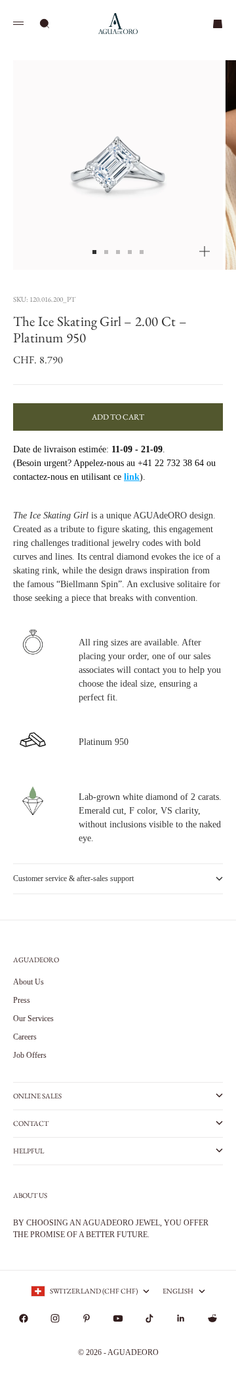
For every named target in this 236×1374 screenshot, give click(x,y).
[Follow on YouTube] (118, 1318)
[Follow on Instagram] (55, 1318)
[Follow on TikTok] (149, 1318)
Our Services (33, 1018)
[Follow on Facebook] (23, 1318)
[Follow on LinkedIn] (181, 1318)
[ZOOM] (204, 251)
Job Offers (30, 1055)
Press (21, 1000)
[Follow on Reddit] (212, 1318)
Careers (25, 1036)
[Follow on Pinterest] (86, 1318)
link (132, 477)
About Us (28, 981)
